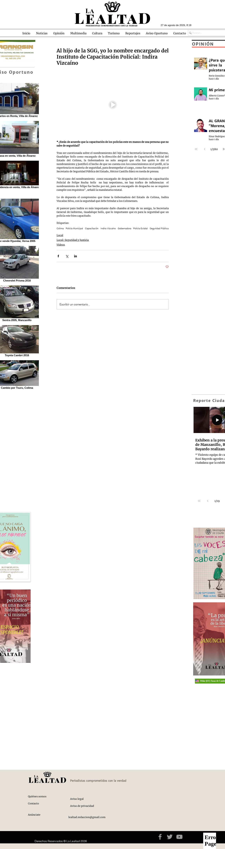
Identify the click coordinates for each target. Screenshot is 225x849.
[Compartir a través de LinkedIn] (75, 256)
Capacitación (91, 228)
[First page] (199, 501)
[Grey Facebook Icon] (160, 837)
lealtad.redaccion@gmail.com (86, 817)
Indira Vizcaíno (108, 228)
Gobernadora (124, 228)
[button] (41, 33)
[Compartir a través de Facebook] (58, 256)
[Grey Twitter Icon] (169, 837)
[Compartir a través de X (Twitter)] (67, 256)
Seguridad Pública (159, 228)
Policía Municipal (74, 228)
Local (60, 235)
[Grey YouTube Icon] (179, 837)
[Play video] (113, 104)
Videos (61, 244)
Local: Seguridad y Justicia (73, 240)
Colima (60, 228)
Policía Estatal (140, 228)
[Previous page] (207, 501)
